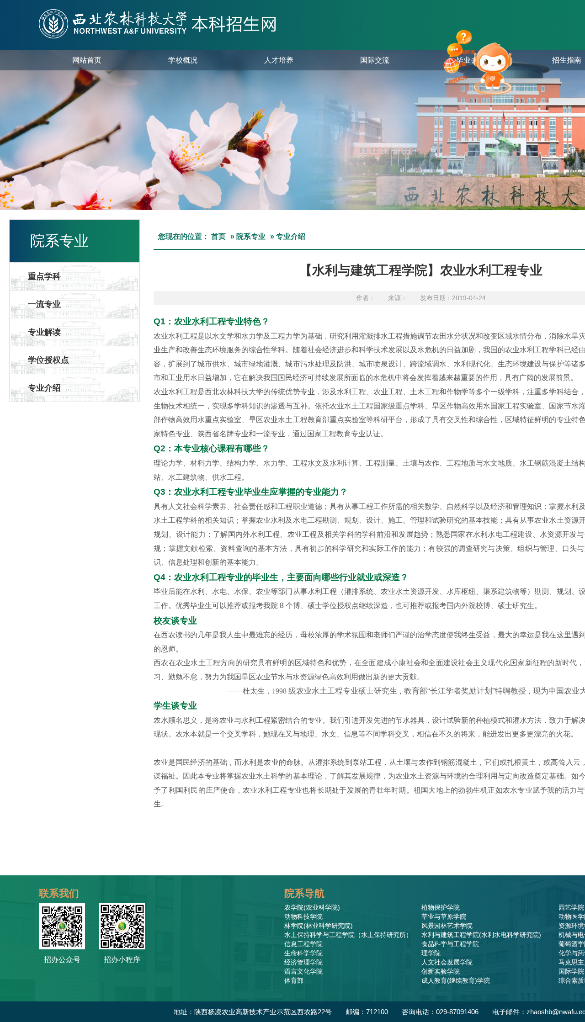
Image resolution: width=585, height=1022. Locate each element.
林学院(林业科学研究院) (318, 925)
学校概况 (182, 60)
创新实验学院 (440, 971)
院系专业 (251, 236)
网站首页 (86, 60)
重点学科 (44, 276)
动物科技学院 (303, 916)
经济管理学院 (303, 962)
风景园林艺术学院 (447, 925)
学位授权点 (48, 360)
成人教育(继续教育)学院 (455, 980)
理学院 (431, 953)
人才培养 (278, 60)
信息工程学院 (303, 944)
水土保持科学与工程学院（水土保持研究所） (348, 934)
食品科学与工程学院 (450, 944)
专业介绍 (44, 387)
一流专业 (44, 304)
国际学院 (571, 971)
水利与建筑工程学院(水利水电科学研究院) (481, 934)
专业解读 (44, 332)
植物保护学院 (440, 907)
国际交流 (374, 60)
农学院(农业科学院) (312, 907)
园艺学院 (571, 907)
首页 (218, 236)
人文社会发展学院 (447, 962)
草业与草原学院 (443, 916)
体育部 (293, 980)
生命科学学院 (303, 953)
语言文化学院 (303, 971)
